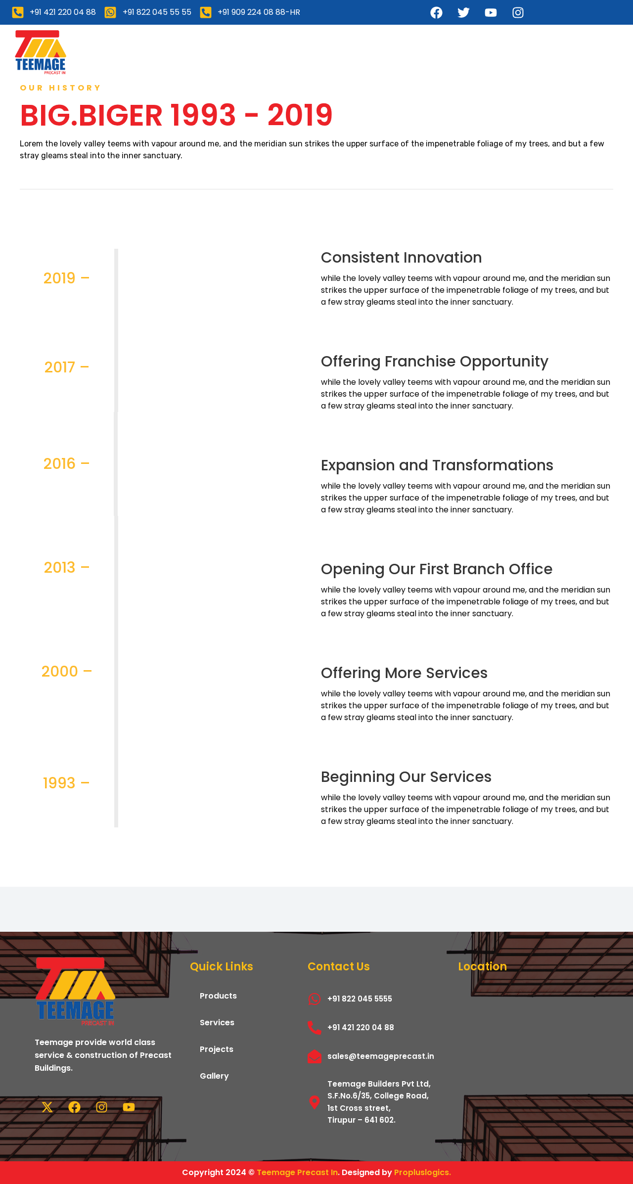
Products (253, 51)
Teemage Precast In (297, 1172)
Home (118, 51)
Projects (383, 51)
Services (319, 51)
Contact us (573, 51)
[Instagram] (518, 12)
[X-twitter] (47, 1106)
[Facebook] (436, 12)
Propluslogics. (422, 1172)
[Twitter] (464, 12)
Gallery (443, 51)
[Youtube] (491, 12)
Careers (504, 51)
